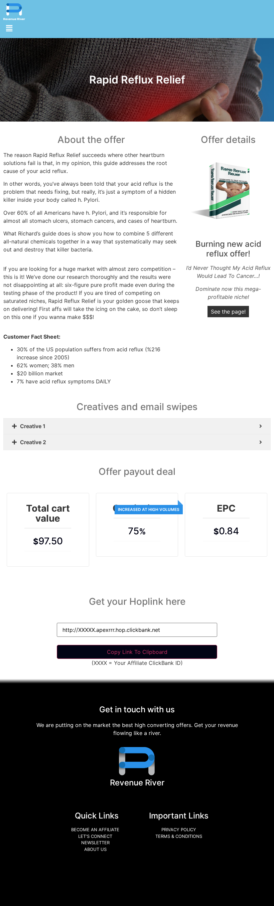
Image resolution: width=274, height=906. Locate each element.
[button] (9, 28)
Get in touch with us (137, 709)
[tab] (137, 426)
